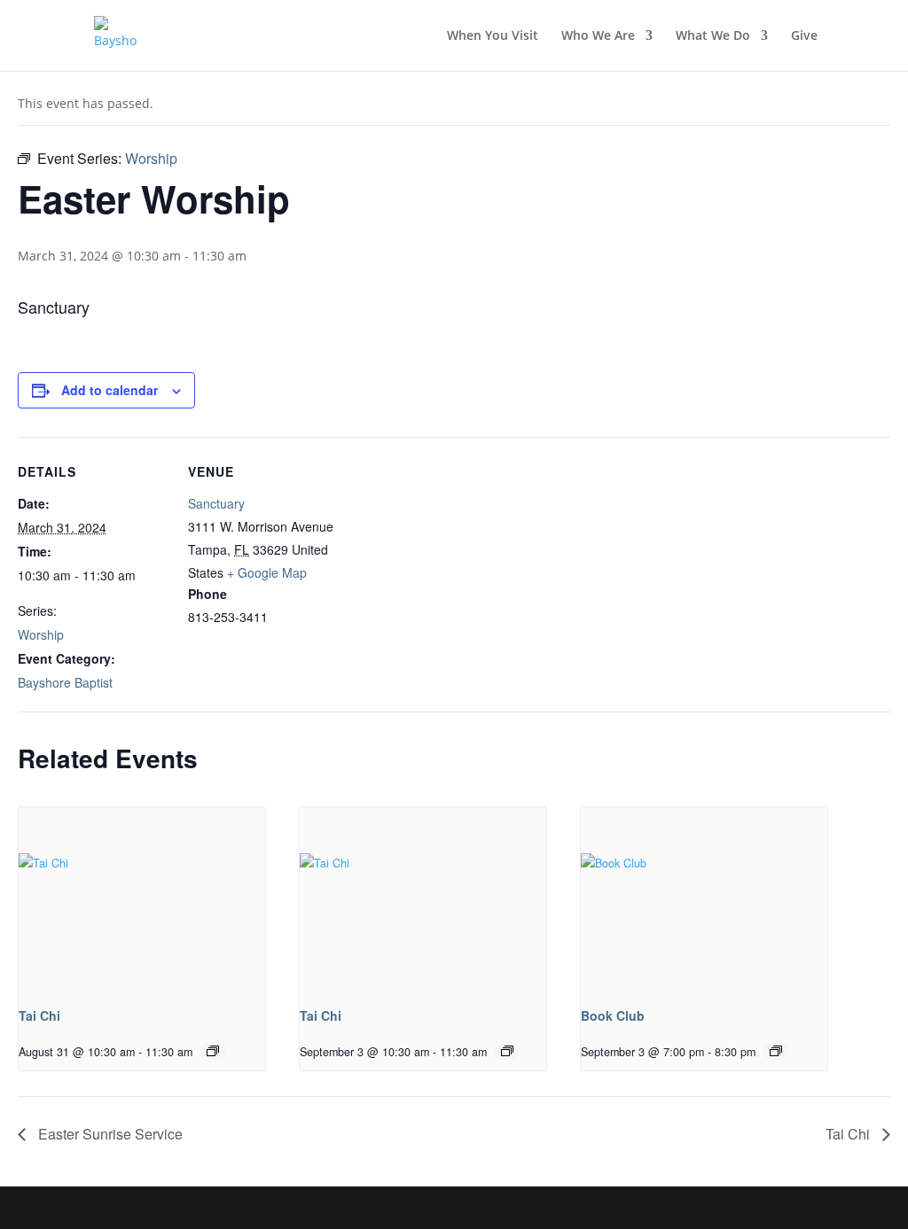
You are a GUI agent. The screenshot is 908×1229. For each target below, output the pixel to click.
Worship (41, 634)
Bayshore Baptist (65, 682)
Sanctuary (216, 503)
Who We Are (598, 36)
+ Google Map (267, 572)
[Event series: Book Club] (776, 1051)
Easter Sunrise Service (109, 1134)
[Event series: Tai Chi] (213, 1051)
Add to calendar (109, 390)
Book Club (613, 1015)
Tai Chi (39, 1015)
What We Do (713, 36)
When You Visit (492, 36)
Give (804, 36)
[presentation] (142, 899)
